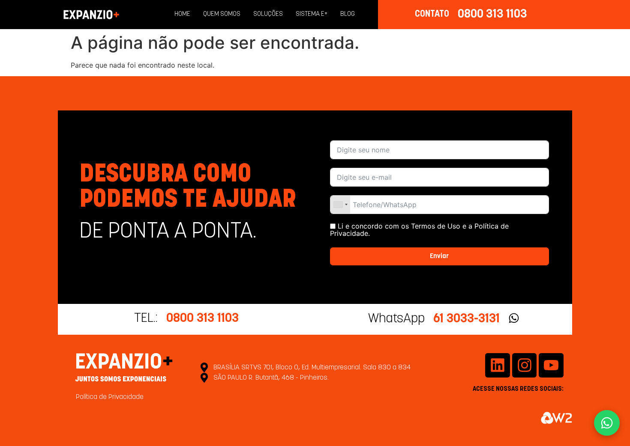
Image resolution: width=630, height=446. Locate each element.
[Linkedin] (497, 365)
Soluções (268, 14)
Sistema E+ (311, 14)
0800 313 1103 (492, 15)
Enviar (439, 256)
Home (182, 14)
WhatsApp (396, 319)
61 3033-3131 (466, 319)
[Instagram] (524, 365)
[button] (607, 423)
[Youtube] (551, 365)
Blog (347, 14)
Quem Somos (221, 14)
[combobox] (340, 205)
